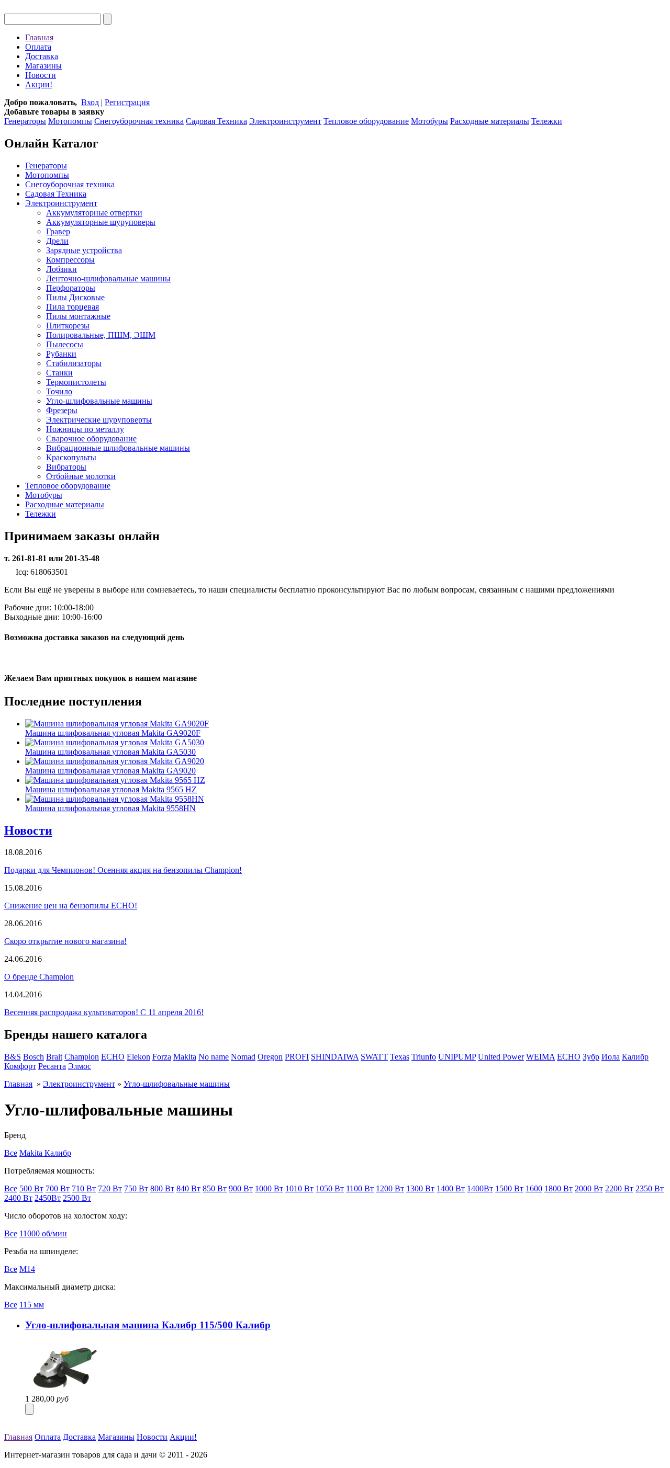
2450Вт (48, 1197)
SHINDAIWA (335, 1056)
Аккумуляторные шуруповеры (100, 222)
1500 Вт (509, 1188)
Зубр (591, 1056)
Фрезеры (61, 410)
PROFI (297, 1056)
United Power (501, 1056)
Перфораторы (70, 287)
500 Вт (31, 1188)
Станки (59, 372)
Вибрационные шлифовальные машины (118, 447)
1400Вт (480, 1188)
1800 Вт (558, 1188)
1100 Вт (360, 1188)
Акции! (38, 84)
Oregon (270, 1056)
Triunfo (423, 1056)
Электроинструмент (285, 121)
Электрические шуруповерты (99, 419)
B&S (12, 1056)
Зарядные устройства (84, 250)
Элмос (79, 1066)
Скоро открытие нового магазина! (65, 941)
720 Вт (110, 1188)
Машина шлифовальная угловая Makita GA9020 (110, 770)
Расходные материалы (489, 121)
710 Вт (84, 1188)
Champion (81, 1056)
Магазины (43, 65)
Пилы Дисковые (75, 297)
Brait (54, 1056)
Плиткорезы (68, 325)
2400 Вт (18, 1197)
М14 (27, 1269)
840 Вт (188, 1188)
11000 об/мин (43, 1233)
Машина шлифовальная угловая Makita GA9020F (112, 733)
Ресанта (52, 1066)
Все (10, 1152)
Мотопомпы (70, 121)
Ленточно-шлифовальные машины (108, 278)
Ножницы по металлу (85, 429)
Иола (610, 1056)
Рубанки (61, 353)
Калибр (635, 1056)
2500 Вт (77, 1197)
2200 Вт (619, 1188)
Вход (90, 102)
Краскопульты (71, 457)
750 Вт (136, 1188)
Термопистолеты (76, 382)
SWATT (374, 1056)
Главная (39, 37)
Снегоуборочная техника (139, 121)
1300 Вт (420, 1188)
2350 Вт (649, 1188)
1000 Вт (269, 1188)
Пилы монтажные (78, 316)
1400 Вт (451, 1188)
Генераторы (25, 121)
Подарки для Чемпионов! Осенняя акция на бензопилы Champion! (123, 870)
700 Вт (58, 1188)
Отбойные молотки (81, 476)
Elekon (138, 1056)
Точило (59, 391)
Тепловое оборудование (366, 121)
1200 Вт (390, 1188)
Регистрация (127, 102)
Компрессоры (70, 259)
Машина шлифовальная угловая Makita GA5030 (110, 751)
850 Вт (215, 1188)
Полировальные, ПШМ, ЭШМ (100, 335)
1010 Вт (299, 1188)
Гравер (58, 231)
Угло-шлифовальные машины (99, 400)
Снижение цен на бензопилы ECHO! (70, 905)
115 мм (31, 1304)
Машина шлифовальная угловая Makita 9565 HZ (111, 789)
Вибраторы (66, 466)
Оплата (38, 46)
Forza (161, 1056)
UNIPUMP (457, 1056)
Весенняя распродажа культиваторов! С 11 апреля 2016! (104, 1012)
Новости (40, 75)
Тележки (546, 121)
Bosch (33, 1056)
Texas (399, 1056)
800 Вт (162, 1188)
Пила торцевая (72, 306)
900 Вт (241, 1188)
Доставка (41, 56)
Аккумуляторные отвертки (94, 212)
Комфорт (20, 1066)
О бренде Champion (39, 976)
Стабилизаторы (74, 363)
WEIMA (540, 1056)
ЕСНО (568, 1056)
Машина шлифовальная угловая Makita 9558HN (110, 808)
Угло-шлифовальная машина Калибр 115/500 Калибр (148, 1324)
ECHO (113, 1056)
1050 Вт (330, 1188)
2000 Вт (589, 1188)
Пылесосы (64, 344)
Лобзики (61, 269)
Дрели (57, 240)
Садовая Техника (216, 121)
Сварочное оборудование (91, 438)
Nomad (243, 1056)
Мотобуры (429, 121)
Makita (184, 1056)
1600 (534, 1188)
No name (213, 1056)
